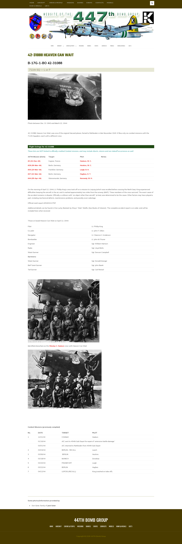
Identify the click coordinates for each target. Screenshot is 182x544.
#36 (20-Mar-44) (34, 170)
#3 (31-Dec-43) (34, 161)
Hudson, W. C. (85, 161)
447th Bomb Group (91, 520)
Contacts (99, 2)
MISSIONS (70, 2)
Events (89, 2)
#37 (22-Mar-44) (34, 174)
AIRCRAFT (41, 2)
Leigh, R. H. (84, 170)
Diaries (80, 2)
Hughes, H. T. (85, 174)
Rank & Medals (35, 6)
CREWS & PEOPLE (55, 2)
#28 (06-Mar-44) (34, 165)
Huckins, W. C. (86, 165)
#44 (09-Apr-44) (34, 178)
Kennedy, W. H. (86, 178)
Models (110, 2)
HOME (31, 2)
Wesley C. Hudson (56, 346)
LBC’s (47, 6)
